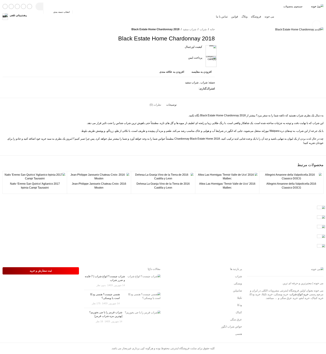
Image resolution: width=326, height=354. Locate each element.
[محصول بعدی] (5, 29)
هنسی (238, 333)
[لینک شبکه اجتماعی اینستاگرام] (17, 6)
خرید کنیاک (317, 298)
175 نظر (96, 303)
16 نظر (99, 321)
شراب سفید (189, 29)
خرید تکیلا (267, 294)
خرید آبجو (304, 298)
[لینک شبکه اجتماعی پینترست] (193, 88)
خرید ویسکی (281, 294)
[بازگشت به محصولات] (9, 29)
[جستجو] (39, 6)
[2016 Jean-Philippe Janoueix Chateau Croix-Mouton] (99, 177)
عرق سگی (236, 319)
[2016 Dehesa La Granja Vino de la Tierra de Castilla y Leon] (163, 177)
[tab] (171, 103)
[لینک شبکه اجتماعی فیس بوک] (29, 6)
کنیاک (239, 312)
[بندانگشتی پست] (144, 281)
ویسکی (238, 283)
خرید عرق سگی (289, 298)
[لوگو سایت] (317, 6)
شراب (203, 29)
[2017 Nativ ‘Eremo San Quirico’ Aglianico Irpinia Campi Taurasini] (35, 177)
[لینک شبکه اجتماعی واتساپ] (11, 6)
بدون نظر (101, 285)
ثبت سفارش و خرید (41, 270)
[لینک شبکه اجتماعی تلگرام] (5, 6)
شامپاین (237, 290)
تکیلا (239, 297)
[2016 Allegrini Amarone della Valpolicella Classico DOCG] (291, 177)
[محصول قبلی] (13, 29)
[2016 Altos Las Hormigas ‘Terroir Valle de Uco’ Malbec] (227, 177)
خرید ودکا (255, 294)
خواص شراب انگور (231, 326)
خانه (212, 29)
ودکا (239, 305)
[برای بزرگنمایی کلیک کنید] (316, 25)
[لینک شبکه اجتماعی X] (23, 6)
